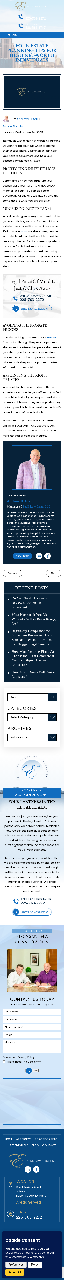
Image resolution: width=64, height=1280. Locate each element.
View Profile (22, 556)
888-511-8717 (35, 27)
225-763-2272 (35, 18)
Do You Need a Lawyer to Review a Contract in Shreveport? (30, 602)
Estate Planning (13, 126)
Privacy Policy (26, 1057)
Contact (49, 1145)
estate (51, 337)
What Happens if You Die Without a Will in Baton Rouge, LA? (34, 619)
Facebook (47, 556)
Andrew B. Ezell (27, 119)
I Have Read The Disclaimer (24, 1062)
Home (8, 1139)
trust (24, 231)
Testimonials (19, 1145)
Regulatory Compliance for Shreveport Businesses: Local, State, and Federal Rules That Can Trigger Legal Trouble (33, 637)
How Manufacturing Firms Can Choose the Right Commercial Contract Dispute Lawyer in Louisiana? (33, 658)
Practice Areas (46, 1139)
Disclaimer (9, 1057)
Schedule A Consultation (34, 308)
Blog (35, 1145)
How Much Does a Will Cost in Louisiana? (34, 674)
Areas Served (28, 1202)
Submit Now (32, 1070)
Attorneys (24, 1139)
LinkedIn (39, 556)
